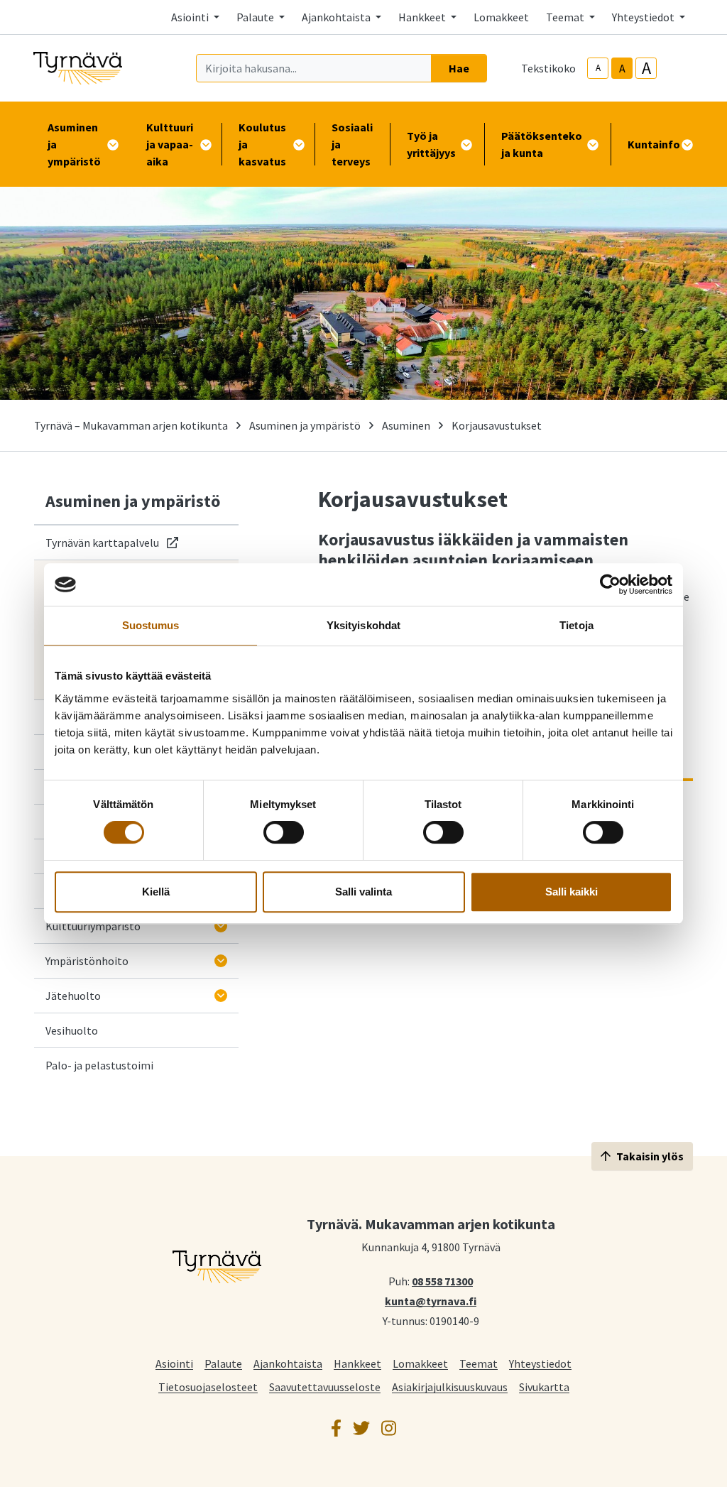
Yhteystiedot (540, 1363)
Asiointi (174, 1363)
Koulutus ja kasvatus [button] (262, 144)
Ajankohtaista (287, 1363)
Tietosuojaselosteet (208, 1386)
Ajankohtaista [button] (337, 17)
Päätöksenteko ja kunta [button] (541, 144)
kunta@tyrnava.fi (430, 1300)
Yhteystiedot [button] (644, 17)
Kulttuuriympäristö (93, 926)
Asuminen (406, 425)
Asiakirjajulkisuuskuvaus (450, 1386)
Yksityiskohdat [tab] (363, 625)
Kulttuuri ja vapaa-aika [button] (169, 144)
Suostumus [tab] (151, 625)
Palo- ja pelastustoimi (99, 1065)
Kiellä (156, 892)
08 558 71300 (442, 1280)
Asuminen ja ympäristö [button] (74, 144)
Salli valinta (363, 892)
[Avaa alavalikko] (220, 926)
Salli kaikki (571, 892)
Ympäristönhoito (87, 961)
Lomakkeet (501, 17)
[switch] (283, 832)
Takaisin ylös (650, 1156)
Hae (459, 68)
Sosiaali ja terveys (352, 144)
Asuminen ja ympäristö (305, 425)
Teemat (478, 1363)
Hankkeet (357, 1363)
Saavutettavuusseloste (325, 1386)
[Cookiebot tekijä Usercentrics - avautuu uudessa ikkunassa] (610, 584)
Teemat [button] (566, 17)
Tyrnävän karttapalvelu (111, 542)
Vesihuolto (71, 1030)
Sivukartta (544, 1386)
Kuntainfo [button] (654, 144)
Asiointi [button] (191, 17)
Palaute (223, 1363)
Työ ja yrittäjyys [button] (431, 144)
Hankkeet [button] (423, 17)
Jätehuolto (73, 995)
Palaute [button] (256, 17)
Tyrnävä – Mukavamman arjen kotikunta (131, 425)
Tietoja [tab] (576, 625)
